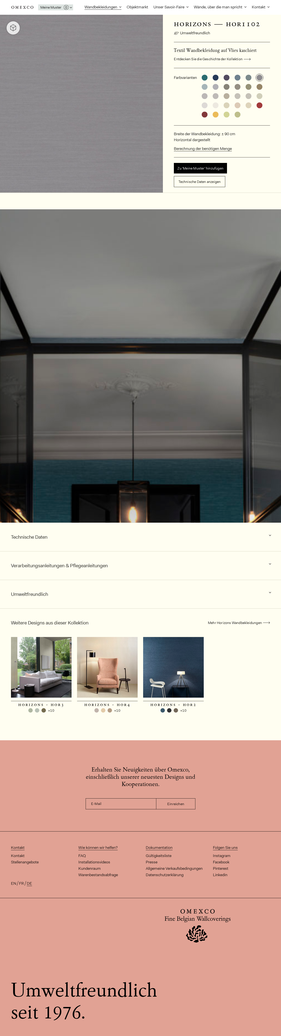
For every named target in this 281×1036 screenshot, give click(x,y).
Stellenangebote (25, 862)
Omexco (22, 7)
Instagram (222, 855)
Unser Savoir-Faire (169, 7)
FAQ (82, 855)
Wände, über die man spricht (218, 7)
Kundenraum (89, 868)
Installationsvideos (94, 862)
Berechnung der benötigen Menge (203, 148)
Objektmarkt (137, 7)
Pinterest (220, 868)
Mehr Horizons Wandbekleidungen (235, 622)
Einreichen (175, 804)
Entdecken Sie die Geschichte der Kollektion (208, 59)
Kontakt (259, 7)
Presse (151, 862)
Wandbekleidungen (101, 7)
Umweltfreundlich (195, 33)
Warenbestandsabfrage (98, 874)
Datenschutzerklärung (165, 874)
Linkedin (220, 874)
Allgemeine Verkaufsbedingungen (174, 868)
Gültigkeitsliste (158, 855)
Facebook (221, 862)
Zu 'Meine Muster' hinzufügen (200, 168)
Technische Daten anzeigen (199, 181)
